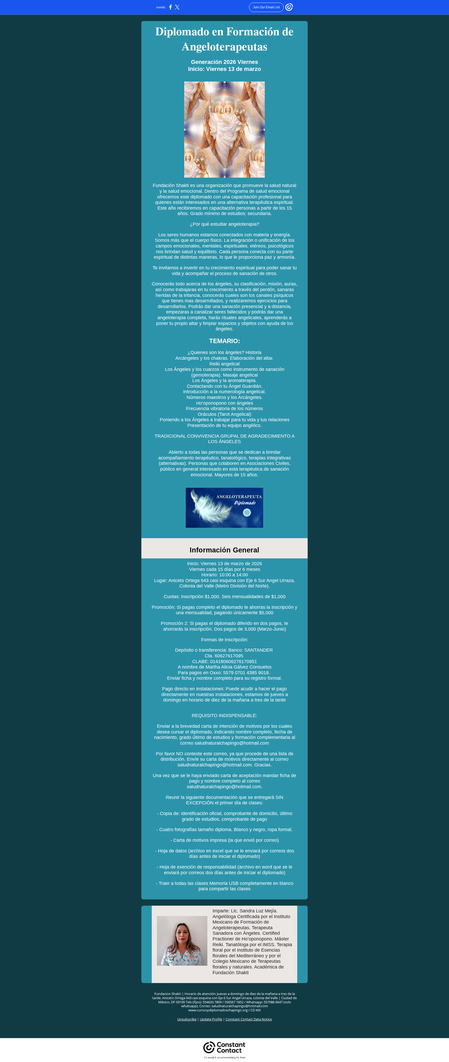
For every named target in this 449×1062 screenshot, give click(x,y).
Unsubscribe (186, 1019)
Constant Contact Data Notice (249, 1019)
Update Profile (211, 1019)
